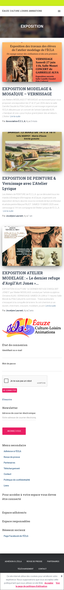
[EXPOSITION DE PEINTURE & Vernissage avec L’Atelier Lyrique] (32, 151)
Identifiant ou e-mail (12, 350)
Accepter (49, 583)
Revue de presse (12, 457)
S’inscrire (7, 399)
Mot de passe (9, 363)
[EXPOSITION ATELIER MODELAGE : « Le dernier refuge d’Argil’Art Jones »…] (32, 246)
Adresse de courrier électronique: (19, 413)
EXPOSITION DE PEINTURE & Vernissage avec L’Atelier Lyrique (29, 183)
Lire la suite (15, 116)
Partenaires (9, 463)
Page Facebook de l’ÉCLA (16, 536)
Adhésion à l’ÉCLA (12, 451)
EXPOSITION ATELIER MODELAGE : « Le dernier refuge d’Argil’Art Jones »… (31, 278)
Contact (7, 474)
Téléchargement (12, 468)
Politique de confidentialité (17, 480)
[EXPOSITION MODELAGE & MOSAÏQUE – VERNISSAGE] (32, 62)
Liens (6, 485)
